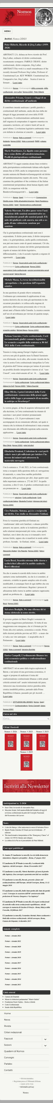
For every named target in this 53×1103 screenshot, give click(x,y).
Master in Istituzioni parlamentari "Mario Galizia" (22, 999)
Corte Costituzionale (12, 1004)
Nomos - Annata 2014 (13, 979)
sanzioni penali (8, 274)
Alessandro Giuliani (10, 551)
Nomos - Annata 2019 (13, 952)
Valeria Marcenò (20, 274)
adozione (18, 497)
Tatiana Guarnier (32, 386)
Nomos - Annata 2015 (13, 973)
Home (7, 1013)
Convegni (9, 1057)
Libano (42, 705)
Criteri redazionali (13, 1032)
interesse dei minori (40, 501)
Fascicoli (8, 1038)
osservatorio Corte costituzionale (15, 270)
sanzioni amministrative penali (38, 270)
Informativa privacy (27, 1087)
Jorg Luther (18, 92)
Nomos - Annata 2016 (13, 968)
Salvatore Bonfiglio (28, 649)
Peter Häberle (39, 92)
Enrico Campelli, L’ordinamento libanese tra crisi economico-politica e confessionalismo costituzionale (26, 658)
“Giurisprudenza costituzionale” (30, 204)
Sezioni (7, 1045)
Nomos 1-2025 (26, 752)
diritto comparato (37, 88)
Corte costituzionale (22, 266)
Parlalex (8, 1064)
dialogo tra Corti (8, 386)
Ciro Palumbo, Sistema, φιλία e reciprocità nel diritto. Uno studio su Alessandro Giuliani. (26, 512)
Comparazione (41, 197)
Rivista (7, 1026)
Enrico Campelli (34, 705)
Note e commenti (25, 137)
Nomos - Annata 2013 (13, 984)
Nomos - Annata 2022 (13, 935)
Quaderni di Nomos (14, 1051)
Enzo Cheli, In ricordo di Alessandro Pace (19, 807)
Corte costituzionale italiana (39, 326)
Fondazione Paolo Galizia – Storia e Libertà (20, 1002)
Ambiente (6, 141)
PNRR (37, 141)
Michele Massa (22, 330)
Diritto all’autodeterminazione (24, 201)
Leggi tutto (17, 82)
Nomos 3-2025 (26, 731)
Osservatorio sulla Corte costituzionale (33, 263)
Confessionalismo (21, 705)
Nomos (15, 88)
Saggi (21, 197)
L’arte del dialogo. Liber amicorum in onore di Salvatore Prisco (27, 827)
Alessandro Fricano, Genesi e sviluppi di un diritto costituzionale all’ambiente (25, 99)
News (7, 1019)
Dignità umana (8, 201)
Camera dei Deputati (12, 996)
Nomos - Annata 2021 (13, 941)
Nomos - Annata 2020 (13, 946)
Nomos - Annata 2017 (13, 963)
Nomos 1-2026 (10, 731)
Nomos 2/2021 (28, 92)
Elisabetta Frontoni (25, 501)
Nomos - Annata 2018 (13, 957)
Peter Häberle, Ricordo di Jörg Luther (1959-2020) (27, 46)
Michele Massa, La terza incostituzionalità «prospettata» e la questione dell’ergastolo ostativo (25, 283)
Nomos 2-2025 (42, 731)
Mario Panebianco (41, 201)
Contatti (8, 1070)
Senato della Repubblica (13, 1007)
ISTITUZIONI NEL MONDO (23, 702)
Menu (7, 31)
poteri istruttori (29, 445)
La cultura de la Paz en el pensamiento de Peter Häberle (24, 840)
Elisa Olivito (7, 445)
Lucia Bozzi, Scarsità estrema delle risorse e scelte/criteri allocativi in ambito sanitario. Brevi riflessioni (26, 563)
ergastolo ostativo (9, 330)
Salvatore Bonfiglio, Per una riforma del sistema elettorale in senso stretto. (25, 611)
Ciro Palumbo (22, 551)
